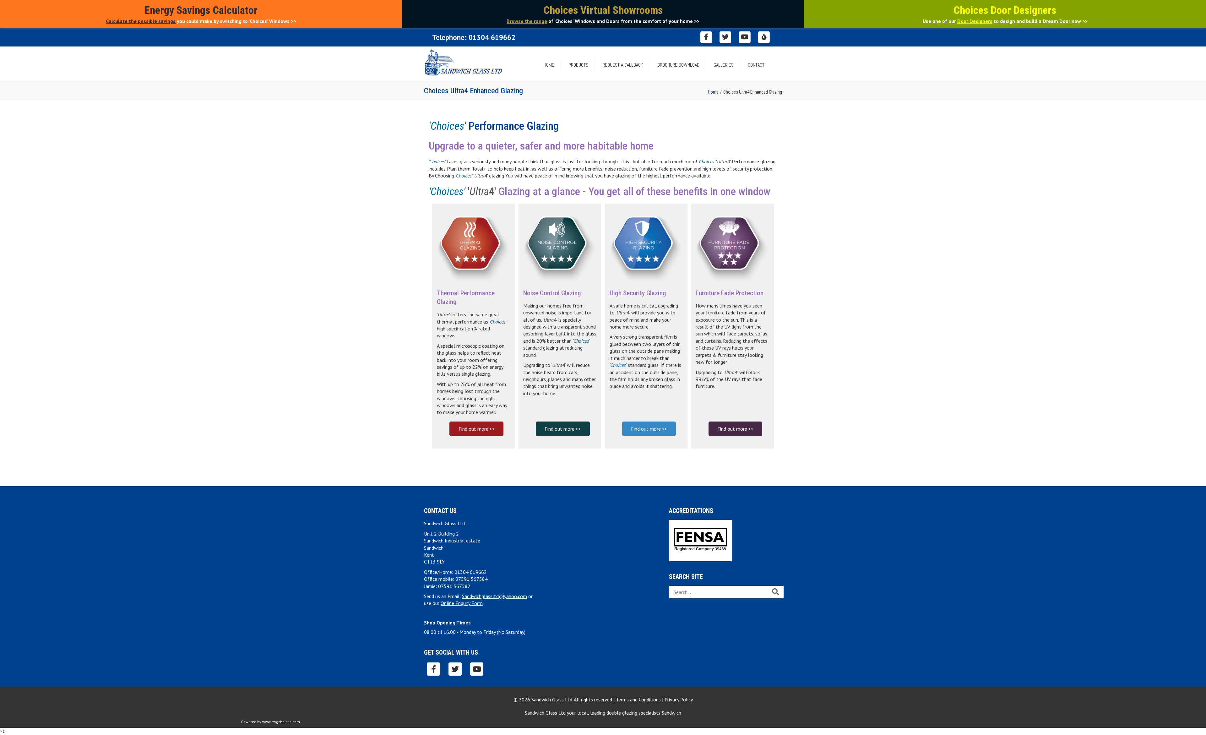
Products (578, 65)
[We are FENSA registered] (700, 540)
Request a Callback (622, 65)
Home (713, 92)
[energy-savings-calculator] (764, 37)
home (549, 65)
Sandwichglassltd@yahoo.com (494, 596)
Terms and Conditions (638, 699)
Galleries (724, 65)
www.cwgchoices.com (281, 721)
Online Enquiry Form (462, 603)
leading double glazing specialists (635, 713)
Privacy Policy (679, 699)
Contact (756, 65)
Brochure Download (678, 65)
